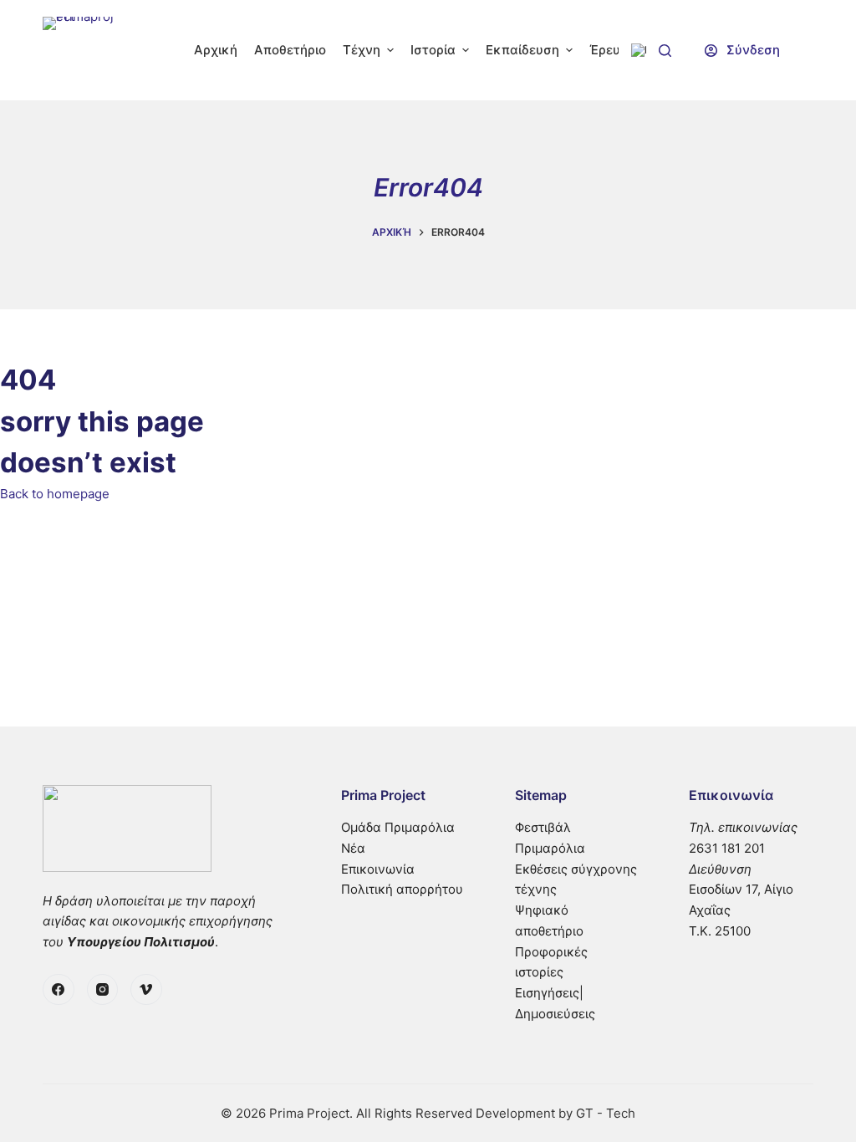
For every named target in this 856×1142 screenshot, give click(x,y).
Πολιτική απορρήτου (402, 889)
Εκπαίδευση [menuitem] (522, 50)
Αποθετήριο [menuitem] (290, 50)
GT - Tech (605, 1113)
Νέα (353, 848)
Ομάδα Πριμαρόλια (398, 827)
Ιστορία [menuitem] (433, 50)
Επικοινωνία (378, 869)
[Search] (665, 50)
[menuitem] (638, 50)
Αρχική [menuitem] (215, 50)
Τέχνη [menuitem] (361, 50)
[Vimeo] (146, 990)
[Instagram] (103, 990)
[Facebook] (58, 990)
